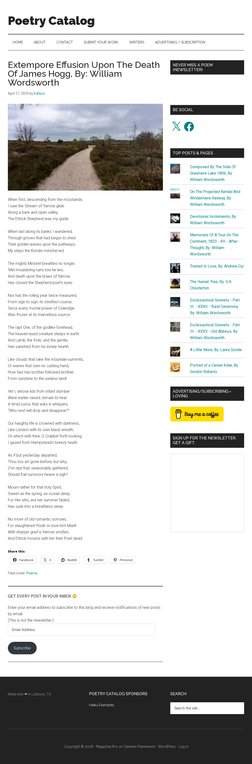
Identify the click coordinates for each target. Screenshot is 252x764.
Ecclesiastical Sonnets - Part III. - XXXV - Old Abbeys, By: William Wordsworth (215, 331)
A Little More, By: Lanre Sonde (216, 349)
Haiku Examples (101, 705)
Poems (31, 573)
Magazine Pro (107, 747)
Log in (183, 747)
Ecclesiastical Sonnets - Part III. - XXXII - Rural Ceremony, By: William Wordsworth (215, 306)
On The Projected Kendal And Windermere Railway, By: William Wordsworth (215, 198)
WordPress (167, 747)
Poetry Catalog (51, 21)
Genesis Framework (139, 747)
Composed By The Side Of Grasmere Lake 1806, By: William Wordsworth (213, 173)
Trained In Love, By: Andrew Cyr (217, 266)
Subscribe (22, 648)
